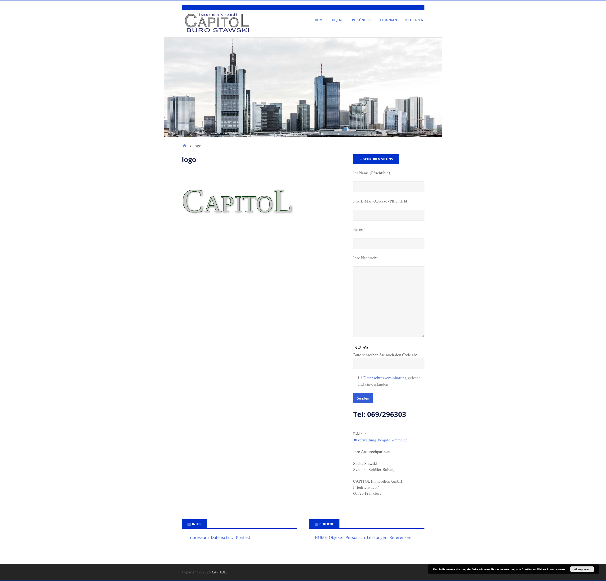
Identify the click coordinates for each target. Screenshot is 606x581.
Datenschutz (222, 537)
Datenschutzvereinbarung (385, 377)
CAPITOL (219, 572)
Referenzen (414, 20)
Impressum (198, 537)
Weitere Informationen (551, 569)
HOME (319, 20)
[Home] (184, 146)
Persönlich (361, 20)
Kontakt (243, 537)
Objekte (338, 20)
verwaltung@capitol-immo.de (383, 440)
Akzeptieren (582, 569)
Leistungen (388, 20)
